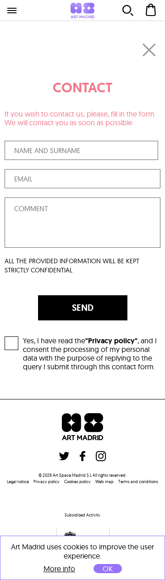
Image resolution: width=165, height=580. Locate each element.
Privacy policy (46, 481)
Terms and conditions (138, 481)
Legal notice (18, 481)
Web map (104, 481)
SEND (83, 308)
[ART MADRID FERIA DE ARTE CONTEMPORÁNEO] (82, 10)
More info (59, 568)
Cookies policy (77, 481)
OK (108, 568)
